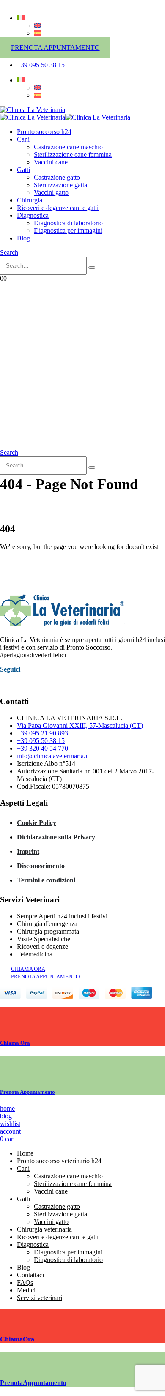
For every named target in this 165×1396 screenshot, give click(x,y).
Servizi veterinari (39, 1297)
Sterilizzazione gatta (60, 185)
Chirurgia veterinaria (44, 1229)
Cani (23, 139)
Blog (23, 238)
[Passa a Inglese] (37, 25)
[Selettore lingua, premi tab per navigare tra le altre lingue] (21, 18)
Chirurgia (29, 200)
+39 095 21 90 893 (42, 733)
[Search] (91, 267)
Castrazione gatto (57, 177)
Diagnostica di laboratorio (68, 223)
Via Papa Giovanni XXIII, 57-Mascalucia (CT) (80, 725)
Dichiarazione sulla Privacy (56, 837)
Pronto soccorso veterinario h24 (59, 1160)
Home (25, 1153)
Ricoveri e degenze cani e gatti (58, 207)
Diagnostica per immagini (68, 230)
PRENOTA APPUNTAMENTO (55, 47)
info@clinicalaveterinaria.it (53, 755)
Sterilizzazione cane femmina (73, 154)
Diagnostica (33, 215)
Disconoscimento (41, 865)
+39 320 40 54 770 (42, 748)
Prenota (27, 1092)
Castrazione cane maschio (68, 146)
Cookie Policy (36, 822)
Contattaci (30, 1275)
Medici (26, 1290)
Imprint (28, 851)
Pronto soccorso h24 (44, 131)
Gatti (23, 169)
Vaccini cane (51, 162)
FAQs (25, 1282)
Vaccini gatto (51, 192)
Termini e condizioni (46, 880)
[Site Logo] (32, 109)
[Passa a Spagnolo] (37, 33)
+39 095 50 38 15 (41, 740)
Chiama (15, 1043)
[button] (9, 252)
